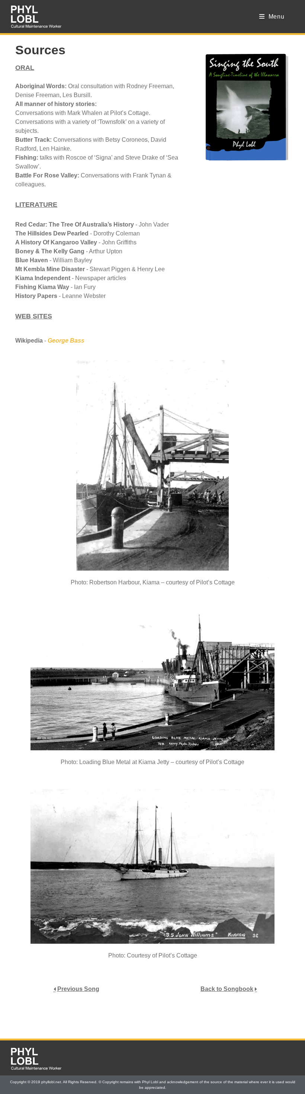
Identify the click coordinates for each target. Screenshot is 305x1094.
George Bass (66, 340)
